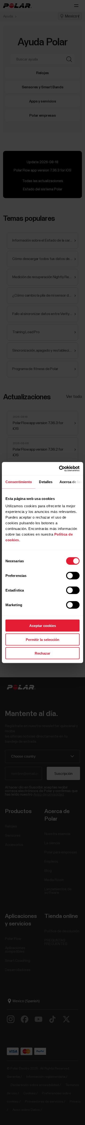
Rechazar (42, 653)
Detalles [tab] (45, 482)
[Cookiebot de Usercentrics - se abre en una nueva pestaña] (60, 469)
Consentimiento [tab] (18, 482)
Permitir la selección (42, 639)
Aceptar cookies (42, 626)
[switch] (73, 576)
